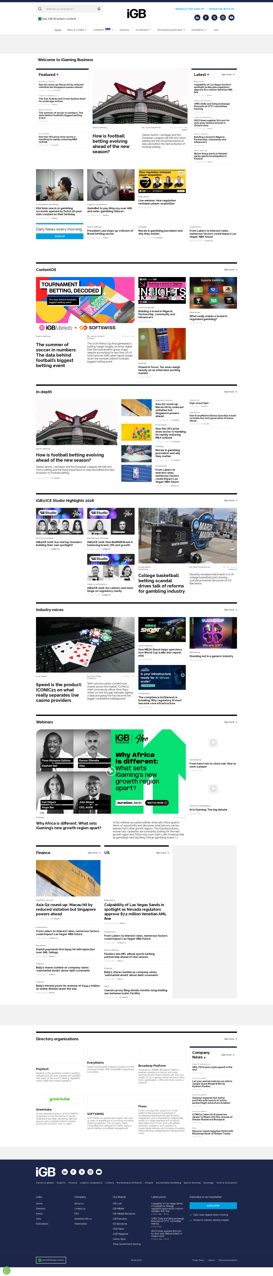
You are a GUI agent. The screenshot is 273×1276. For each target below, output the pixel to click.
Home (58, 30)
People (149, 1183)
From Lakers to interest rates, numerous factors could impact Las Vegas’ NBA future (213, 233)
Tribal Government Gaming (127, 1244)
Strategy (142, 227)
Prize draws (44, 134)
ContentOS (101, 29)
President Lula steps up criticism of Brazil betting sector (110, 232)
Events (39, 1213)
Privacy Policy (198, 1260)
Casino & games (45, 1183)
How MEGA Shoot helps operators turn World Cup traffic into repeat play (160, 652)
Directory (124, 30)
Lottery (109, 1183)
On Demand (142, 30)
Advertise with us (221, 9)
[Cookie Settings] (7, 1270)
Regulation (199, 81)
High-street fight (199, 403)
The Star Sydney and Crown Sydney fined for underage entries (62, 100)
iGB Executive (120, 1218)
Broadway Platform (152, 1065)
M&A (106, 986)
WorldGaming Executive (169, 30)
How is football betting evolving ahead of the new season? (111, 143)
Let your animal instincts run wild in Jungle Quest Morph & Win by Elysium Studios (212, 1084)
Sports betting (100, 127)
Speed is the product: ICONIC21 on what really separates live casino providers (59, 692)
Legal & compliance (203, 117)
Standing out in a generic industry (211, 656)
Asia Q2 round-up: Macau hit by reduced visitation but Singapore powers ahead (61, 85)
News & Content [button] (75, 30)
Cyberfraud (195, 412)
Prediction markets (203, 101)
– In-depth (185, 128)
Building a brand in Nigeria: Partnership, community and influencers (210, 139)
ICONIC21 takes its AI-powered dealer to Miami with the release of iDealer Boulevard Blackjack (212, 1117)
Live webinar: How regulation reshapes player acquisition (157, 202)
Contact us (79, 1208)
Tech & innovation (45, 538)
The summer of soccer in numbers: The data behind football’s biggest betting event (61, 115)
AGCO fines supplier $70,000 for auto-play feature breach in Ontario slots (212, 123)
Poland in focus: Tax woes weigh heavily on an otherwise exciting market (159, 370)
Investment (195, 227)
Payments (41, 945)
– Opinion (204, 406)
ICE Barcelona (120, 1224)
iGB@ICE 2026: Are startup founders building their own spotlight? (59, 544)
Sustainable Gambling (47, 204)
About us (79, 1203)
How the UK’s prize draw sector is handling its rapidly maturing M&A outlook (58, 139)
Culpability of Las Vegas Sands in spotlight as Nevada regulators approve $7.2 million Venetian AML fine (213, 88)
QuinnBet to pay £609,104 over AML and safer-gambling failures (109, 210)
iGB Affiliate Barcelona (124, 1213)
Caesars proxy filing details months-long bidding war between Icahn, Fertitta (135, 992)
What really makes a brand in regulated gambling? (208, 318)
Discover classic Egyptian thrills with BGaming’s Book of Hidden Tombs (212, 1132)
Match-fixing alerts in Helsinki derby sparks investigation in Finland (210, 156)
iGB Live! (117, 1203)
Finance (40, 964)
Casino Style (119, 1239)
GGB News (118, 1229)
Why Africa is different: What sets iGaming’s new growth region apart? (68, 825)
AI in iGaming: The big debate (208, 809)
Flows (142, 1106)
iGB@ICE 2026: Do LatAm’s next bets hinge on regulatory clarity (110, 590)
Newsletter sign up (190, 9)
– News (208, 95)
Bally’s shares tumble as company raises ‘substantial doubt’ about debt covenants (63, 969)
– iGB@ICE (54, 549)
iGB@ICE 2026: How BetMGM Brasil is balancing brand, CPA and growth (110, 544)
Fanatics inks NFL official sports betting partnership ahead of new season (129, 955)
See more (226, 74)
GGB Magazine (120, 1234)
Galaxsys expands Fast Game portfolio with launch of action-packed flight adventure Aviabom (211, 1100)
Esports (61, 1183)
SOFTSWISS (95, 1114)
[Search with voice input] (99, 8)
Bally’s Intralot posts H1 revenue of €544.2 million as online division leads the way (68, 987)
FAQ (76, 1213)
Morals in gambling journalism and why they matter (167, 453)
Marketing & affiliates (98, 538)
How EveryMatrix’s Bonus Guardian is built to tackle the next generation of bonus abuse (213, 418)
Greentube (44, 1109)
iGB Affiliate (118, 1208)
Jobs (215, 30)
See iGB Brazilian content (57, 18)
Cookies (211, 1260)
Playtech (42, 1069)
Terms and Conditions (227, 1260)
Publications (198, 30)
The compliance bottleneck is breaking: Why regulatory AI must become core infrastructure (160, 700)
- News (165, 1214)
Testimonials (80, 1224)
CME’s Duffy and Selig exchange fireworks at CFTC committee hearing (212, 106)
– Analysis (208, 241)
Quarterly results (47, 81)
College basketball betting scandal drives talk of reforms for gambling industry (161, 583)
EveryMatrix (95, 1062)
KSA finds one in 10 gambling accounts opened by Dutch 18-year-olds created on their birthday (59, 211)
